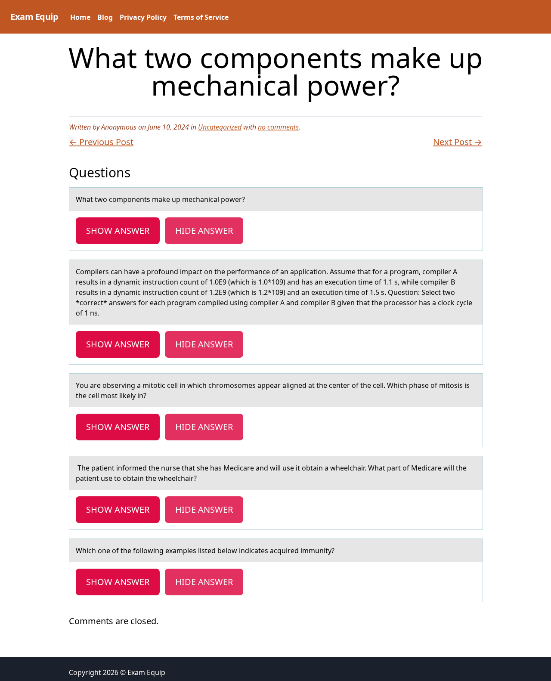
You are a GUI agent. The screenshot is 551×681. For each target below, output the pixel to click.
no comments (278, 127)
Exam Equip (34, 16)
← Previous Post (101, 142)
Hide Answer (204, 230)
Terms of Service (201, 17)
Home (80, 17)
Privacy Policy (143, 17)
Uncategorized (219, 127)
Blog (105, 17)
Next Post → (457, 142)
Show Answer (117, 230)
